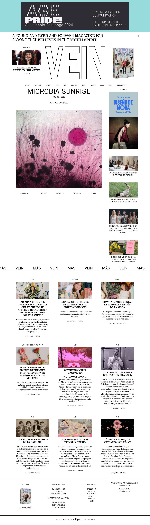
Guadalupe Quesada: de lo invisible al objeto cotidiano (75, 305)
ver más (37, 336)
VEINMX (75, 280)
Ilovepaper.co (58, 508)
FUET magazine (58, 505)
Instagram (121, 85)
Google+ (4, 523)
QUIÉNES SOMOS (58, 489)
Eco (57, 85)
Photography (37, 345)
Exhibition (26, 345)
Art (65, 85)
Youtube (91, 496)
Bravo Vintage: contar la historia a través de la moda (117, 305)
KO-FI (91, 501)
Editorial (37, 85)
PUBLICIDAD (58, 492)
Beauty (48, 85)
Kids (102, 85)
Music (93, 85)
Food (84, 85)
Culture (74, 85)
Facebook (91, 489)
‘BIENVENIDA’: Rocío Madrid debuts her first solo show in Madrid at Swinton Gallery (32, 373)
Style (27, 85)
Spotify (91, 499)
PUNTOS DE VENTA (58, 494)
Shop (110, 85)
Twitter (91, 492)
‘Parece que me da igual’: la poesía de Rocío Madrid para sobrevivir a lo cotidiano (123, 259)
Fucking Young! (58, 503)
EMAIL (94, 193)
